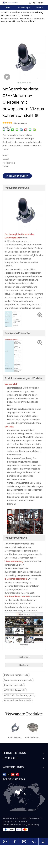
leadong (35, 824)
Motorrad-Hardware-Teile (17, 700)
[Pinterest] (17, 774)
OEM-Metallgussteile (14, 690)
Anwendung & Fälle (24, 8)
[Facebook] (4, 774)
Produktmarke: (9, 163)
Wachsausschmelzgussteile (18, 680)
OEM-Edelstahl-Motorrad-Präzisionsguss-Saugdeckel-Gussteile (32, 737)
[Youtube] (12, 774)
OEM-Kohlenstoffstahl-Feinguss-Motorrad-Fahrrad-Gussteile (15, 737)
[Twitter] (8, 774)
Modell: (6, 155)
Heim (8, 7)
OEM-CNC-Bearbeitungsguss (19, 695)
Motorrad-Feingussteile (16, 674)
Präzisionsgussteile (13, 685)
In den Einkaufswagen (17, 175)
